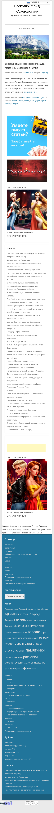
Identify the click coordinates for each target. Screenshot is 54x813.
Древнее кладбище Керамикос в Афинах (24, 384)
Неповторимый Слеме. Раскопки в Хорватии (25, 371)
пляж (14, 657)
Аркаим (10, 390)
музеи (27, 643)
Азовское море (11, 609)
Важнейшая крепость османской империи (24, 351)
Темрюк (42, 620)
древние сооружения (30, 98)
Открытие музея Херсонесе (18, 260)
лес (6, 104)
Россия (19, 620)
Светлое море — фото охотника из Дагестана (26, 404)
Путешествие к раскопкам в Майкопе (22, 364)
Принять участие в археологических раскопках (26, 273)
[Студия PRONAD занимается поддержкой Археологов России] (31, 804)
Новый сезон (21, 614)
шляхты (34, 669)
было (25, 633)
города (34, 632)
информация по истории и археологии (21, 554)
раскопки (30, 657)
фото (27, 668)
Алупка (20, 101)
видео (9, 564)
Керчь (45, 609)
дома (14, 638)
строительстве (36, 662)
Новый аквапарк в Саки (16, 342)
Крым (43, 101)
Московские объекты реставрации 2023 (23, 270)
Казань (39, 609)
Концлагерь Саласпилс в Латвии (20, 289)
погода (20, 657)
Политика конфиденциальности (18, 577)
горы (32, 101)
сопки (26, 663)
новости (8, 567)
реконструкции (14, 662)
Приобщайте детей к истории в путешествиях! (26, 299)
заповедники (24, 638)
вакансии (8, 544)
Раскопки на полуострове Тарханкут (20, 584)
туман (7, 669)
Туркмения (10, 626)
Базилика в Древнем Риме (18, 387)
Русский (34, 2)
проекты (8, 580)
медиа (7, 561)
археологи (36, 625)
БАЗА (7, 698)
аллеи (14, 101)
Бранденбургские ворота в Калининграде (24, 322)
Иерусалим (31, 609)
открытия (19, 650)
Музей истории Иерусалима (18, 312)
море (10, 104)
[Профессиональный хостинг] (6, 804)
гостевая (8, 551)
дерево (8, 638)
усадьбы (19, 669)
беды (15, 633)
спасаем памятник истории (18, 695)
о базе (7, 571)
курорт (9, 643)
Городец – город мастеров (18, 332)
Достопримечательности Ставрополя (22, 302)
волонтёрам (10, 548)
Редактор (44, 73)
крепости (44, 638)
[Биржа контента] (27, 155)
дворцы (38, 101)
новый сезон (12, 728)
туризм (13, 669)
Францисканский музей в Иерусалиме (22, 374)
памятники (35, 650)
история (8, 749)
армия (25, 625)
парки (15, 104)
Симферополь (31, 620)
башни (26, 101)
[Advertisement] (26, 448)
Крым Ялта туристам (15, 407)
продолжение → (30, 92)
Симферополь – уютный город (19, 430)
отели (8, 650)
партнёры (9, 574)
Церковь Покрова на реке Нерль (20, 361)
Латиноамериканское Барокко (19, 400)
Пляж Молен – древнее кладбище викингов (25, 309)
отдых (42, 98)
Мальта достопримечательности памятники (25, 306)
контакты (8, 558)
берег (20, 633)
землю (34, 638)
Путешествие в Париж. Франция (20, 368)
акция (18, 625)
